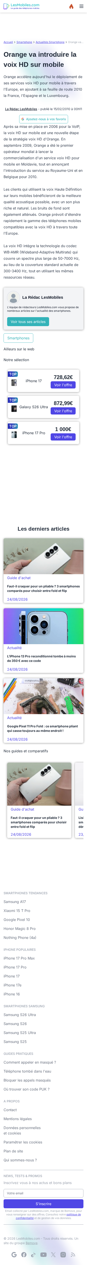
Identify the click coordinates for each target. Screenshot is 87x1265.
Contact (10, 1110)
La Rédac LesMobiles (21, 109)
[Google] (14, 1255)
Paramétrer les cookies (23, 1142)
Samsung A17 (15, 901)
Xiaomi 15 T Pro (17, 910)
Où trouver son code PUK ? (27, 1089)
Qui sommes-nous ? (20, 1160)
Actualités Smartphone (50, 42)
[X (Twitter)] (53, 1255)
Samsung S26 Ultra (20, 1014)
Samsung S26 (15, 1023)
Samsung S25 (15, 1041)
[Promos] (71, 6)
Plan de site (13, 1151)
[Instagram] (63, 1255)
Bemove (31, 1243)
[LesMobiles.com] (21, 6)
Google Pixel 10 (17, 919)
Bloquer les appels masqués (27, 1080)
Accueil (8, 42)
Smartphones (18, 338)
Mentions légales (18, 1119)
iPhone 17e (12, 985)
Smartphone (24, 42)
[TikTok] (34, 1255)
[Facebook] (24, 1255)
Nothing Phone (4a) (20, 937)
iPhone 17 (12, 976)
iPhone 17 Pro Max (19, 958)
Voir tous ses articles (28, 321)
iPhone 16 (12, 994)
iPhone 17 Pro (15, 967)
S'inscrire (43, 1204)
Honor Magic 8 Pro (20, 928)
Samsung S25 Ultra (20, 1032)
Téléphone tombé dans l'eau (27, 1071)
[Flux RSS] (73, 1255)
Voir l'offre (63, 385)
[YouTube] (43, 1255)
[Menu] (81, 6)
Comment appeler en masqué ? (30, 1062)
